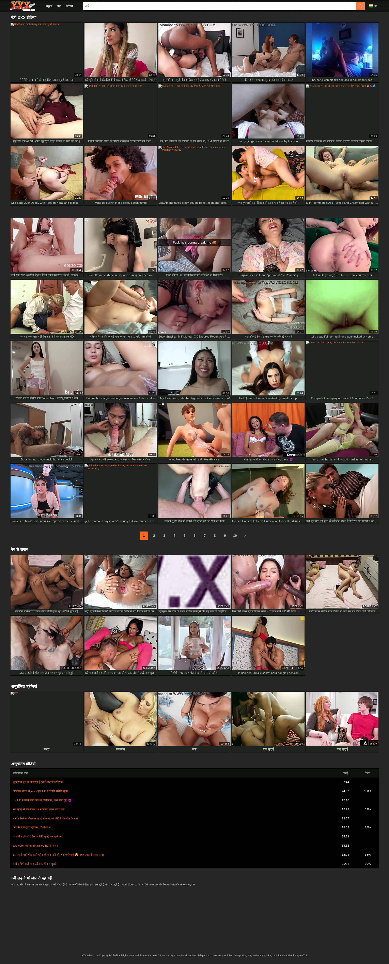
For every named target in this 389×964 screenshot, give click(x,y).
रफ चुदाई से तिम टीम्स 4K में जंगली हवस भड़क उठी (38, 809)
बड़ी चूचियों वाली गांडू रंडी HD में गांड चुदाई (34, 863)
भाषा (375, 6)
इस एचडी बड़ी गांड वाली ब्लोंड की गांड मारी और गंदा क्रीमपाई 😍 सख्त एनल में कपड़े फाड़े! (58, 854)
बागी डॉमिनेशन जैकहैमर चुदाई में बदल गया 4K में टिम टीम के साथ (45, 818)
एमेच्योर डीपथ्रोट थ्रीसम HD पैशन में (31, 827)
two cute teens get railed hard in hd (35, 845)
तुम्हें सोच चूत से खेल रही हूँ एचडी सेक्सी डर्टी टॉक (38, 782)
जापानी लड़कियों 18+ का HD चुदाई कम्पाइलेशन (37, 836)
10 (235, 535)
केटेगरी (69, 6)
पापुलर (49, 6)
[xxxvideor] (22, 6)
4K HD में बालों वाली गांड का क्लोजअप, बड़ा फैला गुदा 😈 (42, 800)
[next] (245, 536)
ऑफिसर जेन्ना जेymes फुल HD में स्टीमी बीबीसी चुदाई (40, 791)
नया (59, 6)
